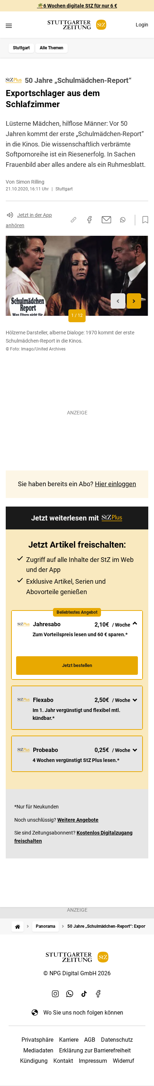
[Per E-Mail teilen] (107, 220)
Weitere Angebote (77, 820)
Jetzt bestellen (77, 665)
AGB (89, 1039)
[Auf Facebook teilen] (89, 220)
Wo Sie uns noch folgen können (83, 1012)
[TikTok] (84, 994)
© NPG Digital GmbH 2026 (77, 973)
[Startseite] (17, 926)
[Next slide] (134, 301)
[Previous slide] (118, 301)
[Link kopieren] (73, 219)
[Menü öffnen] (9, 25)
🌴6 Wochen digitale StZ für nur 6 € (77, 6)
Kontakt (63, 1060)
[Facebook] (98, 994)
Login (142, 25)
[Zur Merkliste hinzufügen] (143, 220)
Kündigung (34, 1060)
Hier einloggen (115, 484)
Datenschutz (117, 1039)
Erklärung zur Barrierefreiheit (95, 1050)
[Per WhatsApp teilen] (122, 219)
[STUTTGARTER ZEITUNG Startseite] (77, 25)
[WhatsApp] (70, 994)
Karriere (68, 1039)
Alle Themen (51, 47)
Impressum (93, 1060)
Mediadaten (38, 1050)
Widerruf (123, 1060)
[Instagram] (55, 994)
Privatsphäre (37, 1039)
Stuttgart (21, 47)
